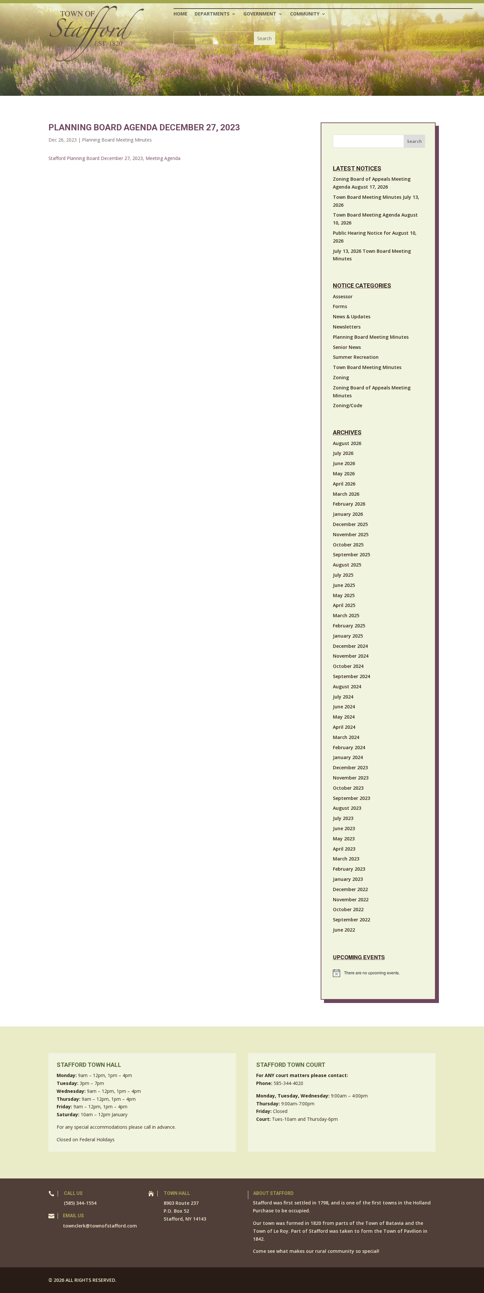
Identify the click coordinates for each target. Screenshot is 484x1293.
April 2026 (344, 484)
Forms (340, 306)
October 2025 (348, 544)
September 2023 (351, 798)
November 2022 (350, 899)
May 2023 (344, 838)
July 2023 (343, 818)
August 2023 (347, 808)
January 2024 (348, 757)
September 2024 (351, 676)
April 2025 (344, 605)
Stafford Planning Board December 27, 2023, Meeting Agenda (114, 158)
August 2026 (347, 443)
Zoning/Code (347, 405)
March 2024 (346, 737)
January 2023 (348, 879)
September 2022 (351, 919)
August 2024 (347, 686)
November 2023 (350, 778)
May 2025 (344, 595)
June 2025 (344, 585)
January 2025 (348, 636)
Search (414, 141)
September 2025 (351, 554)
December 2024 (350, 646)
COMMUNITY (304, 14)
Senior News (347, 347)
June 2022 (344, 930)
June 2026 (344, 463)
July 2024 (343, 697)
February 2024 (349, 747)
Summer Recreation (356, 357)
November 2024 (350, 656)
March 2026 (346, 494)
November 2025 (350, 534)
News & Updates (351, 316)
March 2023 (346, 859)
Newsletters (347, 327)
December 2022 (350, 889)
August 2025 (347, 565)
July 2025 (343, 575)
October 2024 (348, 666)
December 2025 (350, 524)
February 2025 (349, 625)
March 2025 (346, 615)
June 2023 (344, 828)
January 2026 (348, 514)
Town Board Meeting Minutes (367, 367)
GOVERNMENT (259, 14)
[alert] (379, 973)
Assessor (343, 296)
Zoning (341, 377)
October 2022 (348, 909)
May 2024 (344, 717)
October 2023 (348, 788)
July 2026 (343, 453)
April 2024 (344, 727)
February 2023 (349, 869)
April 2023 (344, 849)
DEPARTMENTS (212, 14)
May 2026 (344, 473)
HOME (180, 14)
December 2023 (350, 767)
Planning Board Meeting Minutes (117, 140)
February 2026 (349, 504)
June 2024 (344, 706)
